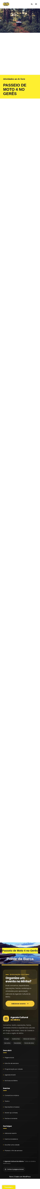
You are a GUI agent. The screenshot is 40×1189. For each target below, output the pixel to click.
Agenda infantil (10, 1075)
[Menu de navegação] (36, 4)
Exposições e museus (12, 1107)
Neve (11, 1176)
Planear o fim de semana (13, 1151)
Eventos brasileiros (11, 1139)
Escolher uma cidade (12, 1145)
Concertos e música (12, 1095)
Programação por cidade (14, 1069)
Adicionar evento (18, 1004)
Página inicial (9, 1058)
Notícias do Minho (11, 1081)
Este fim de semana (12, 1063)
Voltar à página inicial (15, 1169)
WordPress (27, 1176)
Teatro (7, 1101)
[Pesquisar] (32, 4)
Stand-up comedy (11, 1113)
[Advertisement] (20, 54)
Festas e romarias (11, 1118)
